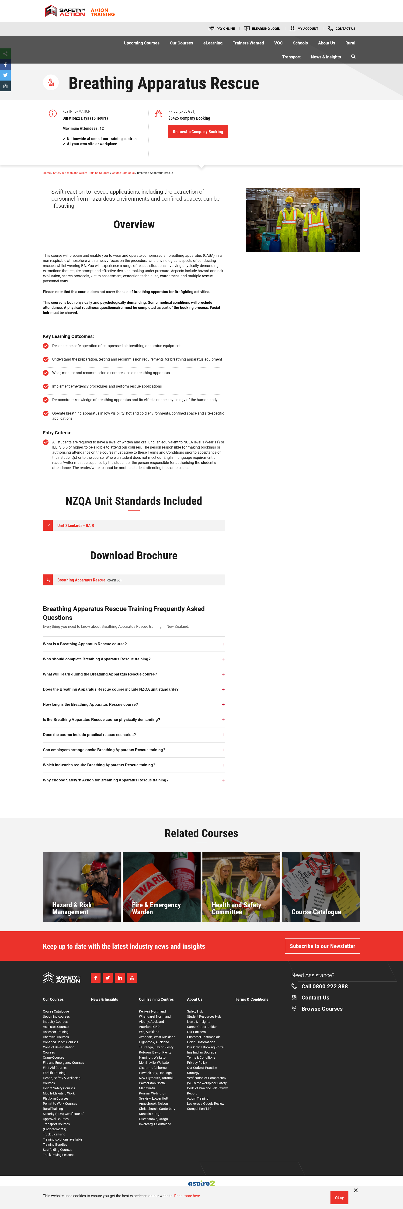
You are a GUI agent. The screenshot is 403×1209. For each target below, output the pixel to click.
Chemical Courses (56, 1037)
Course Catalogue (123, 173)
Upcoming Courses (142, 43)
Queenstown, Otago (153, 1119)
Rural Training (53, 1108)
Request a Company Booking (198, 131)
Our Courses (181, 43)
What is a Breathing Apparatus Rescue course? (85, 644)
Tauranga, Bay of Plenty (156, 1047)
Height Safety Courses (59, 1088)
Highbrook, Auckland (154, 1042)
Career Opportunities (202, 1026)
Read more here (187, 1195)
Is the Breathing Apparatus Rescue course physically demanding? (101, 720)
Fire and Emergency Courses (63, 1062)
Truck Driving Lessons (58, 1154)
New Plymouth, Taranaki (156, 1078)
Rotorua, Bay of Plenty (155, 1052)
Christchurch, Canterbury (157, 1108)
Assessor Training (56, 1032)
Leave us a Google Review (205, 1103)
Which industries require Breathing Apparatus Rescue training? (99, 765)
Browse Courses (322, 1008)
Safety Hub (195, 1011)
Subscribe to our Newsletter (322, 946)
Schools (300, 43)
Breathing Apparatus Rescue (89, 580)
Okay (339, 1197)
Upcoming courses (56, 1016)
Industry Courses (55, 1021)
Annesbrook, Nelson (153, 1103)
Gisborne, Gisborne (153, 1067)
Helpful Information (201, 1042)
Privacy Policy (197, 1062)
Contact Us (345, 28)
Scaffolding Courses (57, 1149)
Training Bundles (55, 1144)
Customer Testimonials (203, 1037)
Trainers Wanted (248, 43)
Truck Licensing (54, 1134)
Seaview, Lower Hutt (153, 1098)
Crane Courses (53, 1057)
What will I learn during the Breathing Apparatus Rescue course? (100, 674)
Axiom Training (197, 1098)
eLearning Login (266, 28)
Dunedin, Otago (150, 1113)
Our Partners (196, 1032)
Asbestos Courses (56, 1026)
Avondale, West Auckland (157, 1037)
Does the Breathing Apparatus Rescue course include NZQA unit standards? (111, 689)
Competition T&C (199, 1108)
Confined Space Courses (60, 1042)
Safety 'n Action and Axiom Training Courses (81, 173)
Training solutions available (62, 1139)
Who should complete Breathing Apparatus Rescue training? (97, 659)
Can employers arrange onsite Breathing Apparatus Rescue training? (104, 750)
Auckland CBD (149, 1026)
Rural (350, 43)
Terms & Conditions (201, 1057)
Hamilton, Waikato (152, 1057)
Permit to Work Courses (60, 1103)
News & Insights (326, 57)
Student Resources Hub (204, 1016)
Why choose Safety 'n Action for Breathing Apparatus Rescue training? (106, 780)
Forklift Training (54, 1073)
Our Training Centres (156, 999)
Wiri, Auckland (149, 1032)
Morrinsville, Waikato (154, 1062)
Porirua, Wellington (152, 1093)
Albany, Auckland (151, 1021)
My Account (308, 28)
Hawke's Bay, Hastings (155, 1073)
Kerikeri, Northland (152, 1011)
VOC (278, 43)
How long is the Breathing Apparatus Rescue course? (90, 704)
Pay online (226, 28)
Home (47, 173)
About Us (326, 43)
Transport (291, 57)
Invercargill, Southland (155, 1124)
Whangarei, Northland (155, 1016)
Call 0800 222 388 (325, 986)
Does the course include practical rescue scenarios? (89, 735)
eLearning (212, 43)
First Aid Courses (55, 1067)
